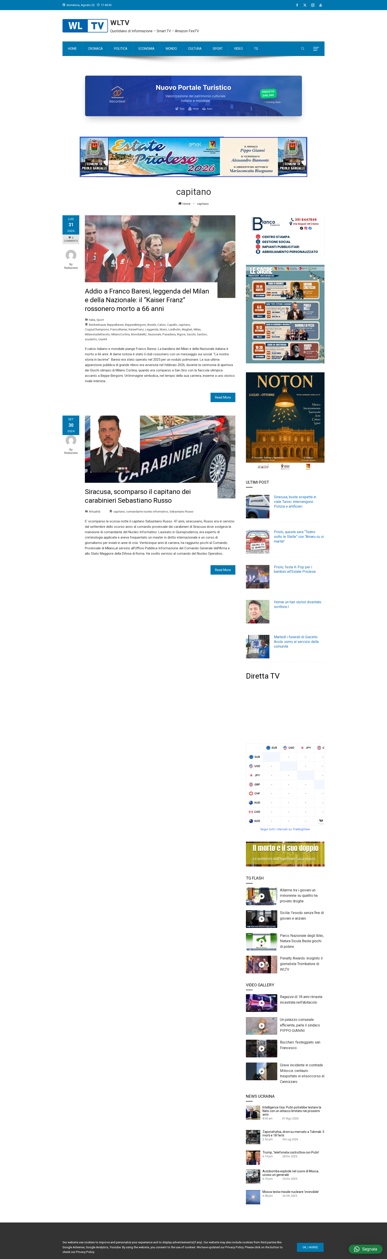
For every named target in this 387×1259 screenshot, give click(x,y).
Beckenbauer (97, 324)
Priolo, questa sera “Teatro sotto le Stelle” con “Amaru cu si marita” (299, 536)
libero (163, 329)
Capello (172, 324)
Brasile (151, 324)
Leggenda (151, 329)
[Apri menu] (316, 49)
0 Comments (71, 239)
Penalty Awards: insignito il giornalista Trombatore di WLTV (301, 964)
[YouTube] (321, 5)
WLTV (120, 22)
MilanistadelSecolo (97, 334)
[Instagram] (313, 5)
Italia (92, 319)
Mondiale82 (139, 334)
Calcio (161, 324)
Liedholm (174, 329)
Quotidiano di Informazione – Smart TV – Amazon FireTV (154, 31)
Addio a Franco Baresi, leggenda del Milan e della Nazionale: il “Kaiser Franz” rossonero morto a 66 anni (147, 300)
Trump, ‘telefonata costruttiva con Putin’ (290, 1152)
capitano (184, 324)
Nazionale (154, 334)
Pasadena (169, 334)
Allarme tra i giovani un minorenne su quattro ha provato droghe (299, 895)
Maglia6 (187, 329)
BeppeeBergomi (135, 324)
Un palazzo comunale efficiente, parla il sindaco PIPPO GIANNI (300, 1025)
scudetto (91, 339)
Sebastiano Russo (182, 511)
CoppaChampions (97, 329)
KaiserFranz (136, 329)
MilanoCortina (120, 334)
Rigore (181, 334)
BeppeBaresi (115, 324)
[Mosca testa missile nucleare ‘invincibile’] (253, 1197)
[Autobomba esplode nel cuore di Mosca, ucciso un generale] (253, 1176)
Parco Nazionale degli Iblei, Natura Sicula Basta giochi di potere (302, 941)
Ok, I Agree (310, 1247)
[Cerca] (303, 49)
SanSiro (202, 334)
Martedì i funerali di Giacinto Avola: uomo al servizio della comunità (296, 642)
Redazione (71, 267)
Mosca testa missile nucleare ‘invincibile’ (290, 1192)
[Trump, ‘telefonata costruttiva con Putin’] (253, 1158)
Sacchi (191, 334)
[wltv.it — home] (85, 25)
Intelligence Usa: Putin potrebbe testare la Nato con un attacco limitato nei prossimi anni (291, 1111)
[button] (366, 1249)
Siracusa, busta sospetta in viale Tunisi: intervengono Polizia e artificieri (295, 502)
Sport (100, 319)
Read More (223, 397)
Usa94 (102, 339)
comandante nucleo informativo (147, 511)
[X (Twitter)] (305, 5)
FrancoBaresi (118, 329)
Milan (197, 329)
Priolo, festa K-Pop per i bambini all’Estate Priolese (295, 569)
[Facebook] (297, 5)
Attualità (94, 511)
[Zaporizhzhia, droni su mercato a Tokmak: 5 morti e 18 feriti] (253, 1137)
